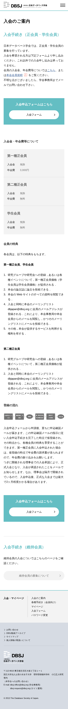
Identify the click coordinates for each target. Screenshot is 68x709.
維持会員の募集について (34, 575)
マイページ (37, 606)
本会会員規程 (14, 75)
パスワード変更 (39, 615)
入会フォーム (34, 114)
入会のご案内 (38, 598)
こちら (51, 70)
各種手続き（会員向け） (44, 602)
